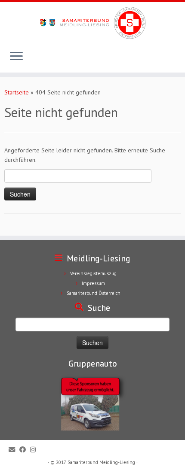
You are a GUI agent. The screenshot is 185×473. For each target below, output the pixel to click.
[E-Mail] (14, 449)
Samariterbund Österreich (93, 293)
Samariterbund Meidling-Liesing (101, 462)
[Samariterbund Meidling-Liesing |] (92, 22)
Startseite (16, 92)
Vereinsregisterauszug (93, 273)
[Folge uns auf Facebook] (24, 449)
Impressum (93, 283)
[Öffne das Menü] (16, 57)
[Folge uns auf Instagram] (35, 449)
